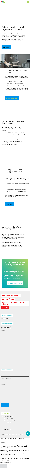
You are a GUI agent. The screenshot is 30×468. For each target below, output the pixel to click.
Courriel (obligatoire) (6, 378)
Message (3, 384)
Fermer (4, 466)
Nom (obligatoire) (5, 372)
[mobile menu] (28, 2)
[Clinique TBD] (3, 2)
